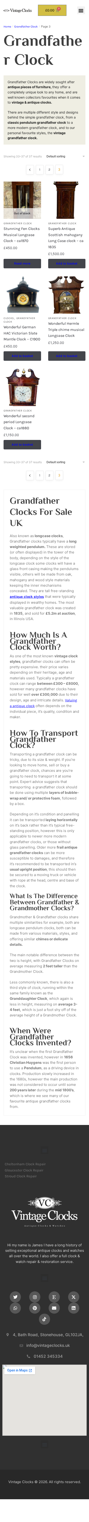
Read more (22, 263)
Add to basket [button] (66, 263)
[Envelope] (54, 1308)
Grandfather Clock (26, 26)
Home (7, 26)
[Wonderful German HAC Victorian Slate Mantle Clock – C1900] (22, 295)
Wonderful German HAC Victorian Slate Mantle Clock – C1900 (22, 333)
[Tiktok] (44, 1319)
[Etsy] (54, 1297)
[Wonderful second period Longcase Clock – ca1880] (22, 387)
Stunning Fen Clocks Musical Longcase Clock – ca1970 (22, 234)
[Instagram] (34, 1297)
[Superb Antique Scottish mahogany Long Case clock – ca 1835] (67, 200)
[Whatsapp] (15, 1308)
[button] (81, 10)
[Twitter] (15, 1297)
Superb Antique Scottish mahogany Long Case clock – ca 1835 (66, 237)
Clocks (9, 318)
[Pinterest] (34, 1308)
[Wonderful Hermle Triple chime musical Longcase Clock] (67, 295)
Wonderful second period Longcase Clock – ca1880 (19, 422)
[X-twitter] (73, 1297)
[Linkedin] (73, 1308)
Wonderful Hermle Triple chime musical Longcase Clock (66, 329)
